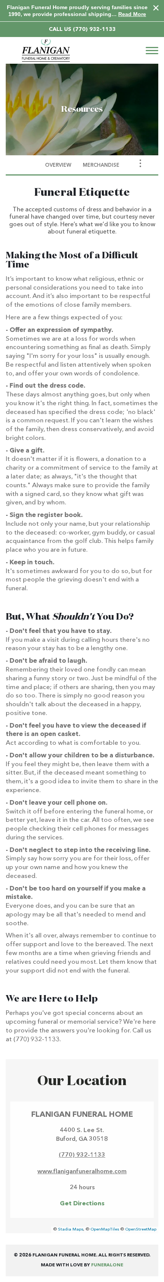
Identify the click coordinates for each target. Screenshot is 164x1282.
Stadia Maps (70, 1229)
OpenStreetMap (140, 1229)
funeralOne (107, 1265)
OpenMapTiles (104, 1229)
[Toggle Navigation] (140, 163)
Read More (132, 14)
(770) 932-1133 (94, 29)
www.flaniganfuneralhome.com (82, 1172)
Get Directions (82, 1204)
